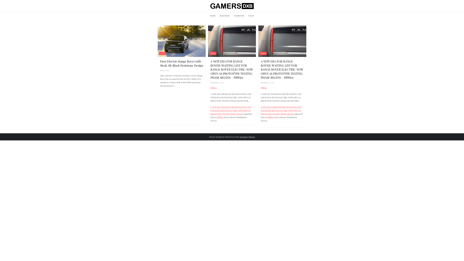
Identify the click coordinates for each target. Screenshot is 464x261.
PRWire (213, 88)
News (213, 16)
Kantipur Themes (247, 137)
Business (225, 16)
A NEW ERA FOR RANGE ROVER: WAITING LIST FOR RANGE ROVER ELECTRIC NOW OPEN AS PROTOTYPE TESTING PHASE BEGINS (230, 110)
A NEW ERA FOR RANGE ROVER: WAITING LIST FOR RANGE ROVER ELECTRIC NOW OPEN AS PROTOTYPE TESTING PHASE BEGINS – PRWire (231, 69)
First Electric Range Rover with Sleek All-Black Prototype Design (181, 63)
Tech (251, 16)
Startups (239, 16)
